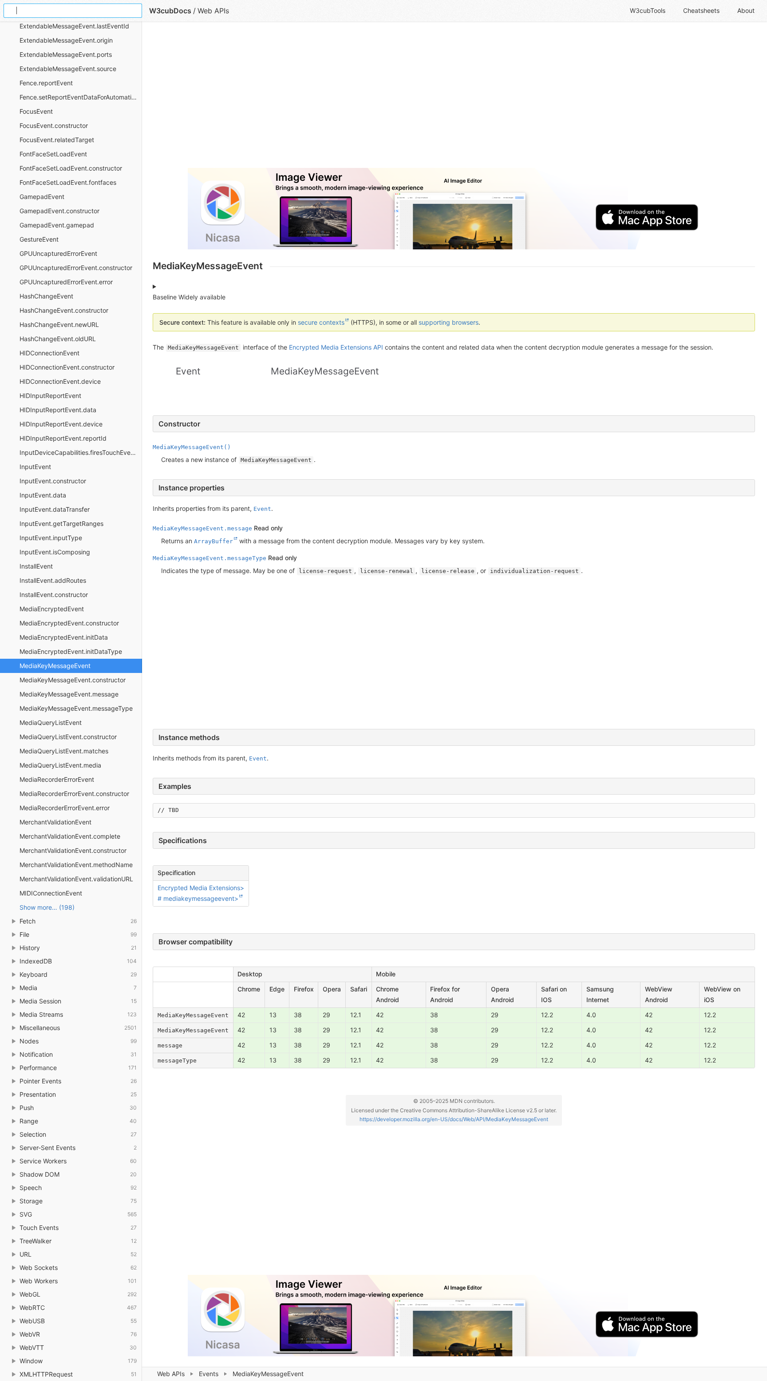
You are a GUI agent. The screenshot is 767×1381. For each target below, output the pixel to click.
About (746, 10)
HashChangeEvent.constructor (64, 310)
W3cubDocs (170, 10)
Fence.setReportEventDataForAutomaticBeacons (81, 97)
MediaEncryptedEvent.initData (64, 637)
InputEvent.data (43, 495)
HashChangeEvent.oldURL (58, 338)
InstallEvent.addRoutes (53, 580)
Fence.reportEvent (46, 83)
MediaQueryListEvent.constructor (68, 736)
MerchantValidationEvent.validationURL (76, 879)
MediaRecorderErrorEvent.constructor (74, 793)
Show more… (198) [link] (47, 907)
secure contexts (321, 322)
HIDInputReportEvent (50, 395)
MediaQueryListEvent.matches (64, 751)
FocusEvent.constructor (54, 125)
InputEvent (35, 466)
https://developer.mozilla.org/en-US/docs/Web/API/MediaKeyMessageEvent (454, 1119)
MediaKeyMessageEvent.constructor (73, 680)
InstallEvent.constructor (54, 594)
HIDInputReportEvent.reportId (63, 438)
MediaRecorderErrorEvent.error (65, 808)
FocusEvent (36, 111)
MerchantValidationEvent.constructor (73, 850)
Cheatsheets (701, 10)
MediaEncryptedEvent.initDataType (71, 651)
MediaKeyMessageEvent (55, 665)
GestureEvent (39, 239)
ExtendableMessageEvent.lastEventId (74, 26)
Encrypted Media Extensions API (336, 347)
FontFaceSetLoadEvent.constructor (71, 168)
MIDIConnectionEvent (51, 893)
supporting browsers (448, 322)
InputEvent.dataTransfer (55, 509)
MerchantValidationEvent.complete (70, 836)
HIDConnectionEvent (49, 353)
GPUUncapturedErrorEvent (58, 253)
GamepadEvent (42, 196)
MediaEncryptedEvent (52, 609)
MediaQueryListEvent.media (60, 765)
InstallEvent (36, 566)
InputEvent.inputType (51, 537)
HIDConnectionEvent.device (60, 381)
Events (208, 1373)
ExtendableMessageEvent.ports (66, 54)
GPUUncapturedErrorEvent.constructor (76, 267)
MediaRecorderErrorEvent (57, 779)
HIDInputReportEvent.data (58, 410)
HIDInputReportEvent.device (61, 424)
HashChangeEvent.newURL (59, 324)
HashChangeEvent (46, 296)
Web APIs (171, 1373)
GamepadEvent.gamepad (57, 225)
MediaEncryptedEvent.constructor (69, 623)
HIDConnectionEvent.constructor (67, 367)
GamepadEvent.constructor (59, 211)
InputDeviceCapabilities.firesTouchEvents (79, 452)
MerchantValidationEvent (55, 822)
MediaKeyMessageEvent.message (69, 694)
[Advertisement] (419, 98)
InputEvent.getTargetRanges (61, 523)
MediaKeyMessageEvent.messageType (76, 708)
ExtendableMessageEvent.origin (66, 40)
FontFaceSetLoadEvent (53, 154)
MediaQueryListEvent (51, 722)
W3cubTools (647, 10)
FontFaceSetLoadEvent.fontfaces (68, 182)
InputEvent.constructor (53, 481)
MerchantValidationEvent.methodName (76, 864)
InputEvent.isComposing (55, 552)
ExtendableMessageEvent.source (68, 68)
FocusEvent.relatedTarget (57, 139)
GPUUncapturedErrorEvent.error (66, 282)
